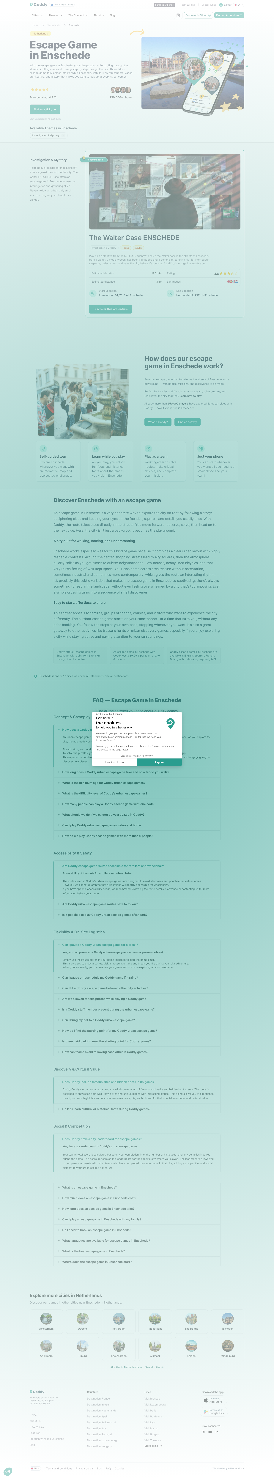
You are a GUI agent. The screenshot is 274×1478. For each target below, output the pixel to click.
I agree (159, 762)
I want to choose (114, 762)
